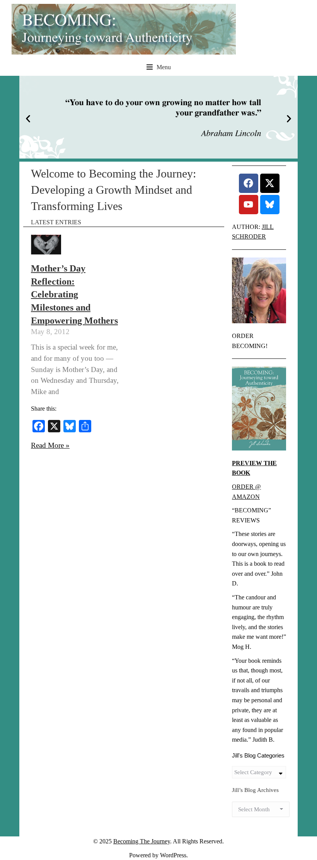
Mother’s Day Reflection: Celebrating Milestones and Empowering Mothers (74, 294)
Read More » (50, 445)
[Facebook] (248, 183)
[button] (159, 67)
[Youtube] (248, 204)
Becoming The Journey (141, 841)
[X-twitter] (270, 183)
